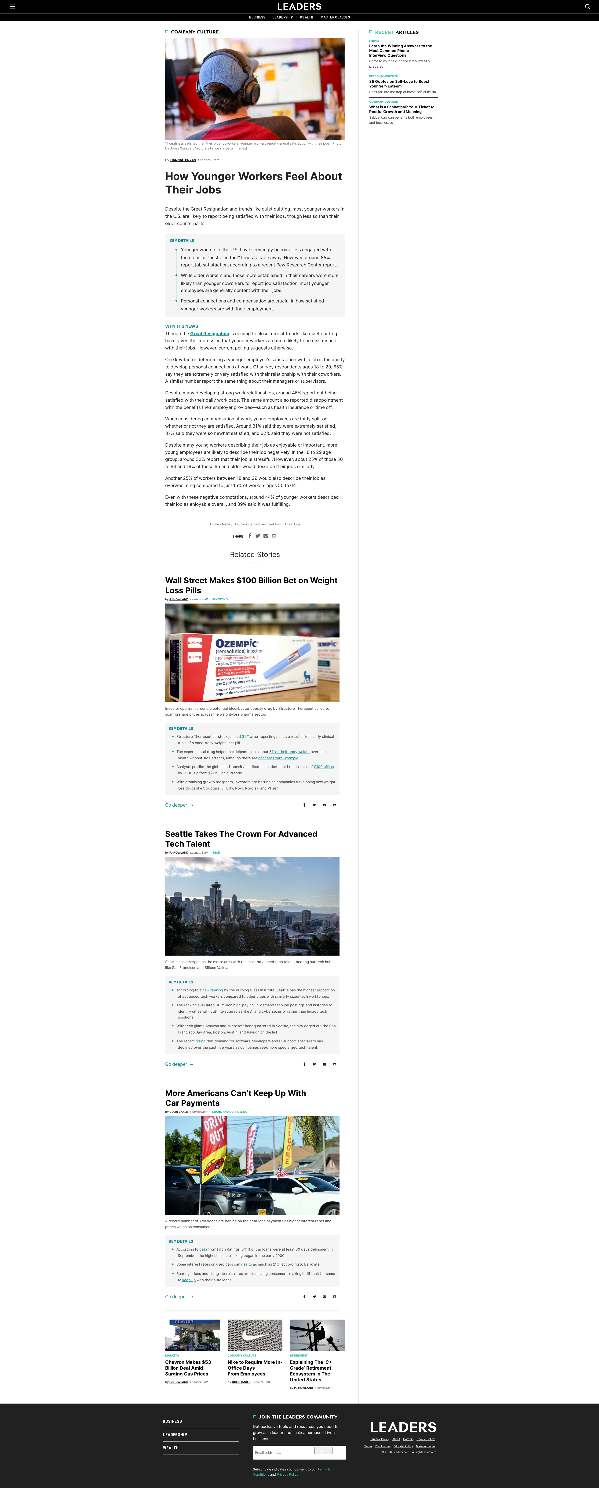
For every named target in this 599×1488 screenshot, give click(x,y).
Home (214, 524)
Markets (172, 1355)
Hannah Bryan (183, 160)
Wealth (306, 17)
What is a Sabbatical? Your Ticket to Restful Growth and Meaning (402, 109)
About (396, 1439)
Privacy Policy (287, 1474)
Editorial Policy (403, 1446)
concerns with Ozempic (278, 758)
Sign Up (323, 1450)
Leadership (283, 17)
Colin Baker (178, 1111)
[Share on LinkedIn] (274, 536)
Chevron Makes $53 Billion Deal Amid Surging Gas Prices (188, 1368)
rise (244, 1264)
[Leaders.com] (299, 6)
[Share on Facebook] (250, 536)
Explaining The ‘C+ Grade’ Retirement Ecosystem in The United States (311, 1370)
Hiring (374, 40)
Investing (220, 599)
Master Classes (335, 17)
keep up (189, 1280)
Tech (216, 852)
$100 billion (324, 766)
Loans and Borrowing (229, 1111)
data (203, 1249)
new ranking (212, 990)
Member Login (425, 1446)
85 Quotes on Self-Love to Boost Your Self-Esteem (399, 83)
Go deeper (176, 805)
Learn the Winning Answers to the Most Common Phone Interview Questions (400, 51)
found (201, 1041)
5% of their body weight (289, 751)
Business (257, 17)
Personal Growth (383, 76)
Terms (368, 1446)
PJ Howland (178, 599)
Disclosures (383, 1446)
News (226, 524)
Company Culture (195, 32)
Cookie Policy (425, 1439)
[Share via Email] (266, 536)
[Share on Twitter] (258, 536)
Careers (408, 1439)
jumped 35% (238, 736)
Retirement (299, 1355)
